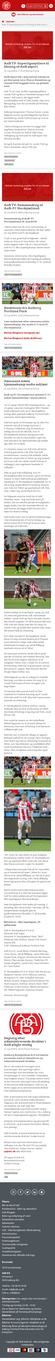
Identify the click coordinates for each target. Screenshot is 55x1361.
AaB (6, 1177)
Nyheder (10, 21)
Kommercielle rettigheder (15, 1244)
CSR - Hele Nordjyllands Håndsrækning (21, 1230)
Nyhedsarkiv (8, 1222)
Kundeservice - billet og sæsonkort (19, 1208)
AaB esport (9, 164)
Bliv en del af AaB (10, 1205)
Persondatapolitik (11, 1237)
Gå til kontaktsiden (11, 1267)
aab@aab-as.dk (16, 1289)
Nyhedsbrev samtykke (13, 1219)
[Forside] (3, 21)
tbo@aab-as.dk (37, 1322)
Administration (9, 1233)
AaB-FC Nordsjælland (13, 275)
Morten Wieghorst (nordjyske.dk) (22, 332)
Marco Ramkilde (11, 157)
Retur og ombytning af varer (16, 1215)
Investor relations (11, 1226)
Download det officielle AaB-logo (18, 1255)
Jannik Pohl (9, 160)
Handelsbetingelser (11, 1251)
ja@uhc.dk (10, 1151)
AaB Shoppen (8, 1212)
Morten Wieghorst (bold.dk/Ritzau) (23, 338)
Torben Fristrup (11, 1173)
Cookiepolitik (8, 1247)
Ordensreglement (11, 1240)
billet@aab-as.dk (38, 1318)
